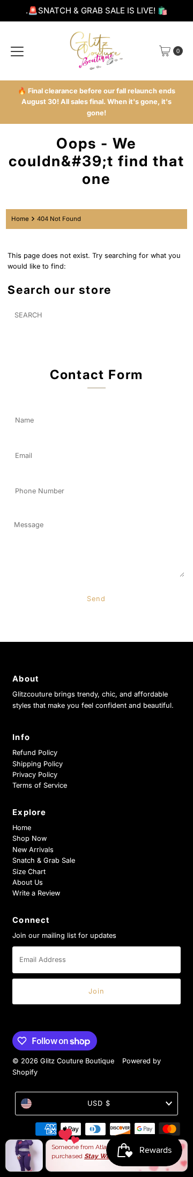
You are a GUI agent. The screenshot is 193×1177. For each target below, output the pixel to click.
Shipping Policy (37, 764)
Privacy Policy (34, 775)
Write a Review (36, 893)
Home (20, 219)
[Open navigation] (17, 51)
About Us (27, 882)
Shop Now (29, 838)
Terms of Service (39, 785)
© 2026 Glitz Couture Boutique (63, 1061)
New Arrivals (33, 850)
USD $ (98, 1103)
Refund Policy (34, 753)
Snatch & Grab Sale (43, 860)
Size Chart (29, 872)
